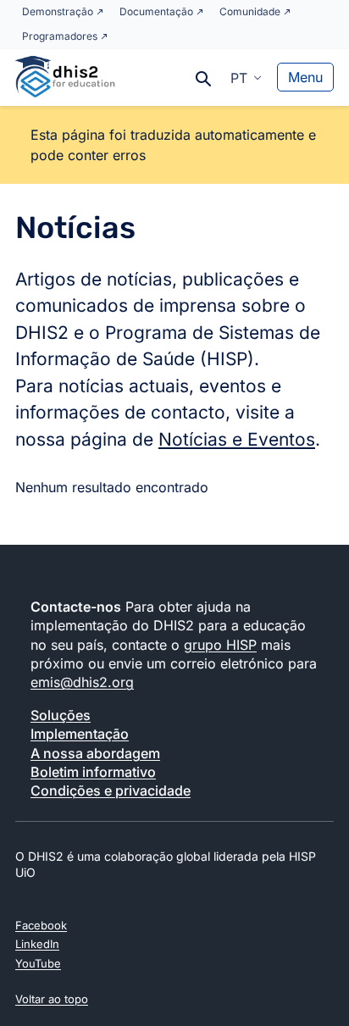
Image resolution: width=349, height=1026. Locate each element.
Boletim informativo (93, 771)
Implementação (79, 733)
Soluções (60, 715)
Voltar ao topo (51, 999)
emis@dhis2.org (82, 682)
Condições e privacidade (110, 790)
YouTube (38, 963)
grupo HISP (220, 644)
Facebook (41, 925)
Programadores (59, 36)
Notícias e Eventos (236, 439)
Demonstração (57, 11)
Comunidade (249, 11)
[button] (246, 77)
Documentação (156, 11)
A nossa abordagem (95, 753)
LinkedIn (37, 944)
